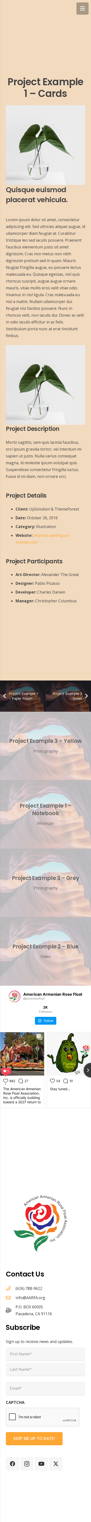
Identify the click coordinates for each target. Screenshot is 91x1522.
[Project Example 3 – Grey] (45, 883)
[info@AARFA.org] (11, 1297)
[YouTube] (41, 1464)
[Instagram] (26, 1464)
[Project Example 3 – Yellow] (45, 746)
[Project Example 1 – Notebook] (45, 814)
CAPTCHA (15, 1402)
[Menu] (82, 8)
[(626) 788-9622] (11, 1288)
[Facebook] (12, 1464)
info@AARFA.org (30, 1297)
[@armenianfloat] (14, 996)
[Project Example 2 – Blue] (45, 951)
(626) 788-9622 (29, 1288)
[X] (55, 1464)
